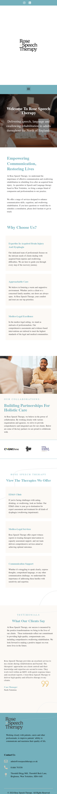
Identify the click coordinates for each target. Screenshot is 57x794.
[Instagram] (24, 2)
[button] (28, 88)
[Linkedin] (29, 2)
